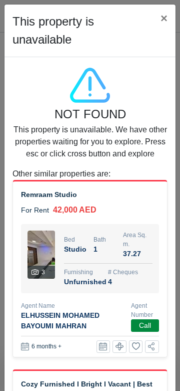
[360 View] (119, 346)
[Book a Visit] (103, 346)
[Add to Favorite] (136, 346)
